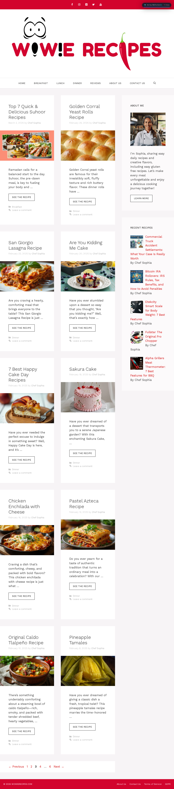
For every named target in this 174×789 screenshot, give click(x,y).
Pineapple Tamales (80, 640)
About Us (115, 83)
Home (21, 83)
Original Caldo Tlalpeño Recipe (26, 640)
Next (59, 766)
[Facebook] (72, 5)
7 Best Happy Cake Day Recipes (22, 374)
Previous (16, 766)
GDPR (168, 784)
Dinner (77, 83)
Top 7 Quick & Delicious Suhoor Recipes (26, 112)
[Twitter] (93, 5)
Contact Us (137, 83)
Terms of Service (153, 784)
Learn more (141, 198)
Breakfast (41, 83)
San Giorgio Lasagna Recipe (25, 245)
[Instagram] (79, 5)
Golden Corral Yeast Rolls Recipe (84, 112)
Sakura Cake (83, 369)
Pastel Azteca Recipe (83, 503)
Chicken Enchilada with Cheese (24, 506)
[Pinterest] (86, 5)
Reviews (95, 83)
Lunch (60, 83)
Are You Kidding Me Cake (85, 245)
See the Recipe (21, 197)
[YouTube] (100, 5)
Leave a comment (22, 210)
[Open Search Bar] (154, 83)
